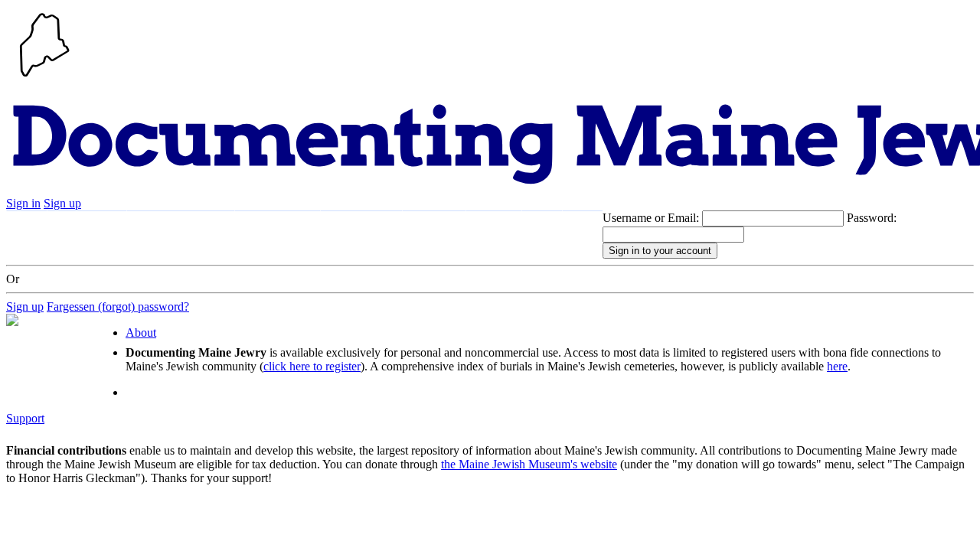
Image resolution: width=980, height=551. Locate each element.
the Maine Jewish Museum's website (529, 464)
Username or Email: (651, 217)
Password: (872, 217)
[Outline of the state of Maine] (44, 78)
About (494, 226)
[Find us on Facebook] (541, 226)
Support (434, 226)
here (837, 366)
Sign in (23, 203)
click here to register (312, 366)
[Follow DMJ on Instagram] (582, 226)
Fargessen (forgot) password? (118, 306)
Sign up (62, 203)
